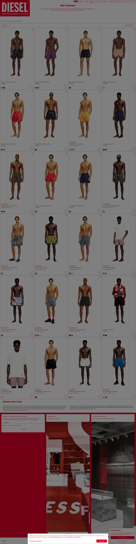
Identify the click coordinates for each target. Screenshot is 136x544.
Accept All (101, 541)
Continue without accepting (35, 541)
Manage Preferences (56, 537)
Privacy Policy (69, 537)
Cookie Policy (77, 537)
